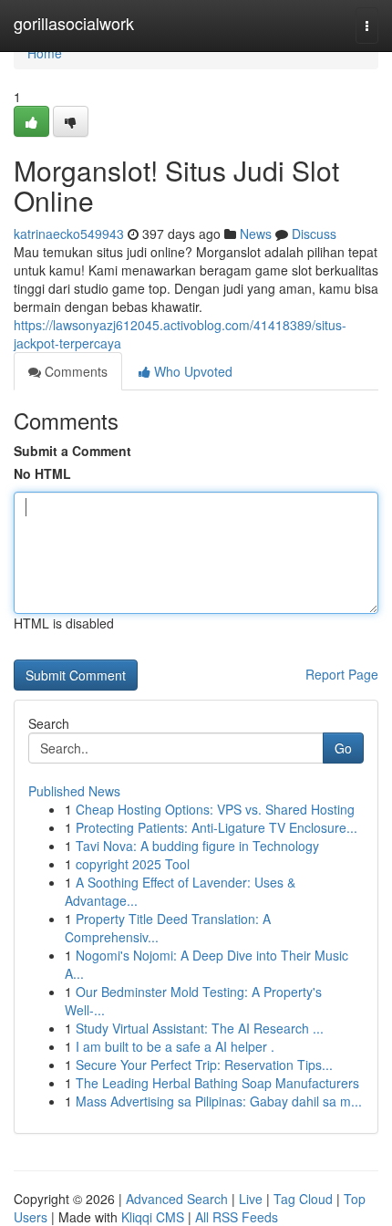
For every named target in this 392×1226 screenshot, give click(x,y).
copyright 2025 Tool (133, 864)
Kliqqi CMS (152, 1217)
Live (251, 1199)
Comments (74, 371)
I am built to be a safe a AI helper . (175, 1046)
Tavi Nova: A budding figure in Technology (197, 845)
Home (44, 53)
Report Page (341, 674)
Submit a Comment (72, 451)
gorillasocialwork (74, 23)
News (256, 233)
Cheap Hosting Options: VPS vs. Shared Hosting (215, 809)
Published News (74, 791)
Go (343, 748)
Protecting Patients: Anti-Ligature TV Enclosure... (216, 827)
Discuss (314, 233)
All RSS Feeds (236, 1217)
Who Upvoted (191, 371)
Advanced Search (177, 1199)
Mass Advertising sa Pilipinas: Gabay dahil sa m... (219, 1101)
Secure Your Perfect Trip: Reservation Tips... (204, 1064)
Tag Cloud (303, 1199)
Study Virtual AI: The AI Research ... (200, 1028)
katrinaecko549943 (69, 233)
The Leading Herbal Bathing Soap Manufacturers (217, 1083)
